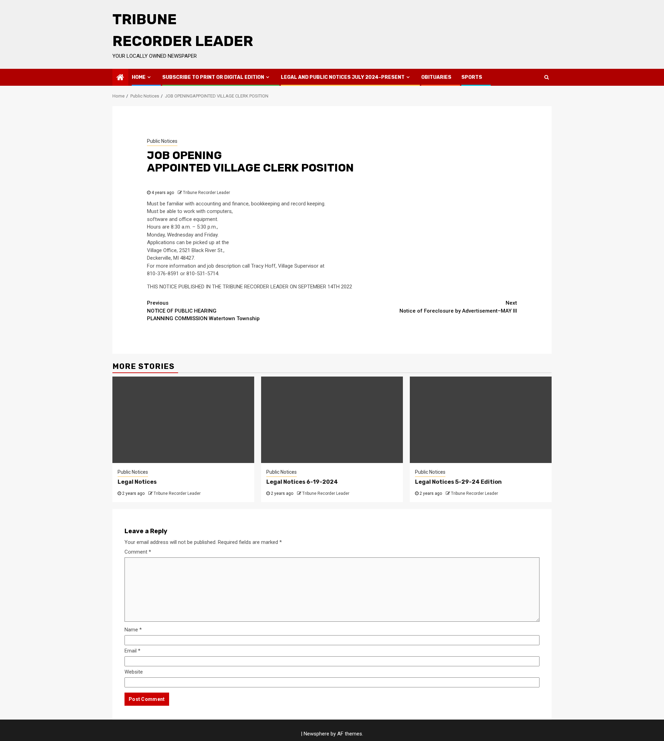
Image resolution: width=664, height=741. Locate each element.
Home (139, 77)
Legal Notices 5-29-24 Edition (458, 482)
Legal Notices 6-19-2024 (302, 482)
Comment (137, 552)
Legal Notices (137, 482)
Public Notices (162, 141)
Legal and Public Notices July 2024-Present (343, 77)
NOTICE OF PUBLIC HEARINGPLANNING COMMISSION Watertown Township (203, 311)
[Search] (546, 77)
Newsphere (316, 734)
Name (133, 630)
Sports (471, 77)
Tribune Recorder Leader (206, 192)
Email (132, 651)
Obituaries (436, 77)
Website (133, 672)
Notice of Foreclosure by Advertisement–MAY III (458, 307)
